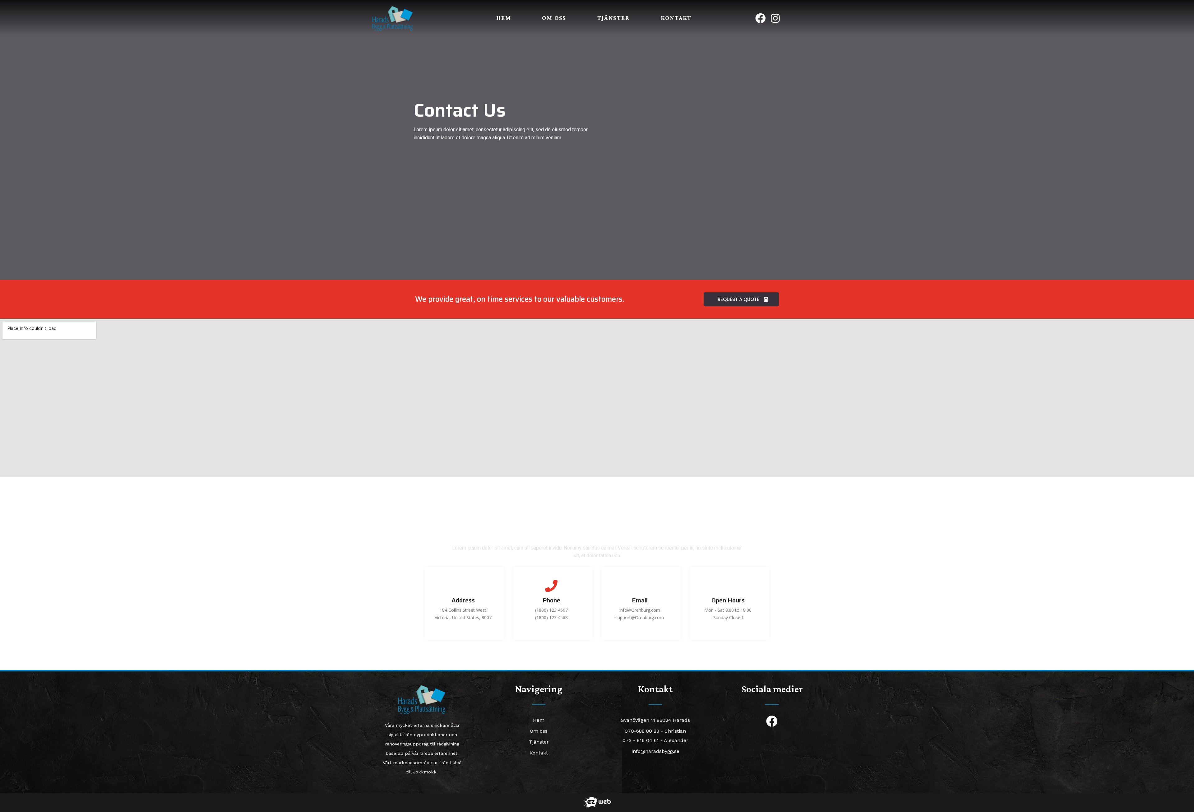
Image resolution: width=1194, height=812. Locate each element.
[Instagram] (775, 18)
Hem (503, 18)
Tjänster (613, 18)
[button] (741, 299)
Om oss (554, 18)
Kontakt (676, 18)
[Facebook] (760, 18)
